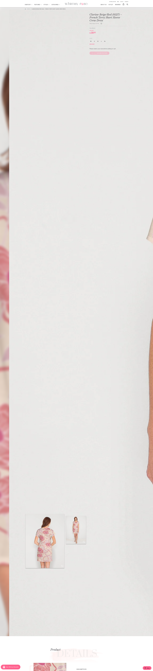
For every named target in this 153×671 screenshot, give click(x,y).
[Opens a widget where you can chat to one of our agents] (147, 668)
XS (90, 41)
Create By (28, 4)
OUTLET (110, 4)
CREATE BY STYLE (29, 3)
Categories (54, 4)
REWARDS (117, 4)
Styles (46, 4)
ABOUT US (103, 4)
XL (105, 41)
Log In (121, 1)
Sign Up (126, 1)
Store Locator (112, 1)
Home (28, 9)
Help (118, 1)
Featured (37, 4)
